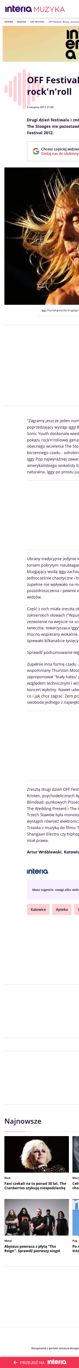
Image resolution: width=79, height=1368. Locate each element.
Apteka (62, 909)
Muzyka (21, 21)
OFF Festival (37, 21)
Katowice (38, 909)
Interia (8, 21)
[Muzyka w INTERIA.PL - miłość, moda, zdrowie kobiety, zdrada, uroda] (49, 8)
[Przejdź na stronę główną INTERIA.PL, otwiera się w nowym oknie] (18, 8)
